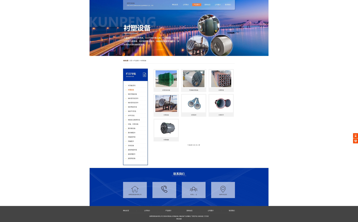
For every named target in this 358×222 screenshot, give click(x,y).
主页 (130, 60)
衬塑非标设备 (166, 90)
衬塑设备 (143, 60)
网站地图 (179, 219)
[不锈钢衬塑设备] (193, 78)
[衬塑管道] (221, 78)
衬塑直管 (193, 115)
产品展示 (136, 60)
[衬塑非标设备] (166, 78)
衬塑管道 (221, 90)
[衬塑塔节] (221, 103)
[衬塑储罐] (166, 128)
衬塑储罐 (166, 139)
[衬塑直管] (193, 103)
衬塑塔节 (221, 115)
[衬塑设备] (166, 103)
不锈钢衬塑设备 (193, 90)
